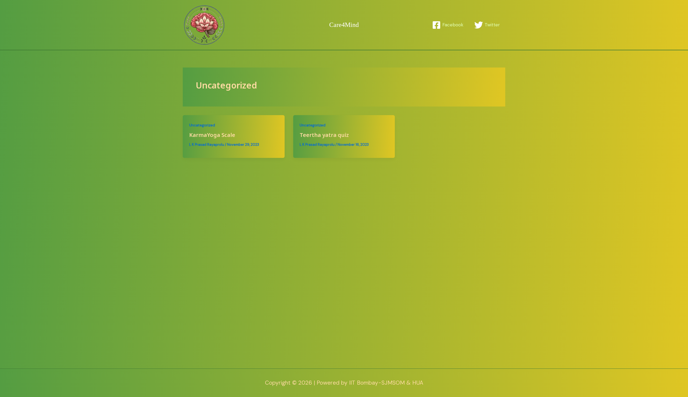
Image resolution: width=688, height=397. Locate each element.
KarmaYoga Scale (212, 135)
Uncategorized (202, 125)
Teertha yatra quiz (324, 135)
